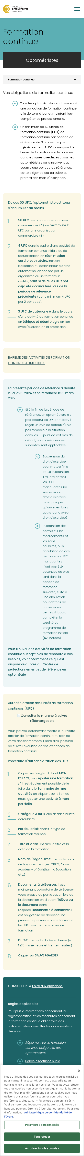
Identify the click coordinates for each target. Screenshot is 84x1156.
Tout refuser (42, 1136)
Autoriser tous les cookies (42, 1148)
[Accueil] (15, 9)
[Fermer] (79, 1070)
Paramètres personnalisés (42, 1124)
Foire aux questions (47, 986)
